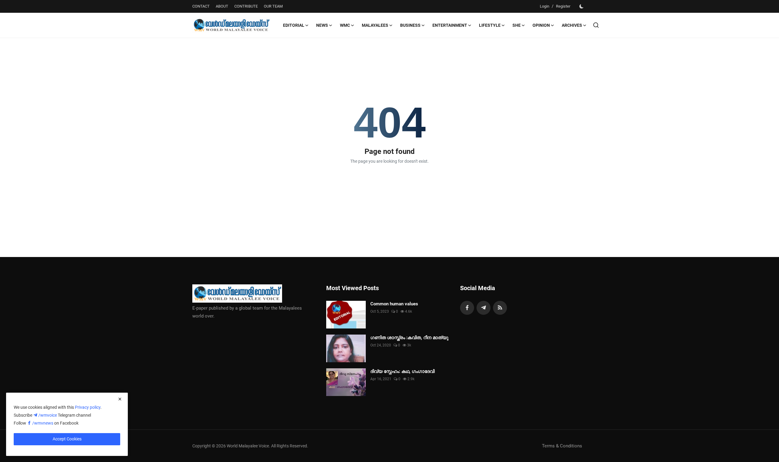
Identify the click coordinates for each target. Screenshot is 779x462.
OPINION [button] (541, 25)
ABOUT (222, 6)
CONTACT (201, 6)
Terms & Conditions (562, 446)
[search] (596, 25)
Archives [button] (572, 25)
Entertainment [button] (449, 25)
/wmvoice (48, 415)
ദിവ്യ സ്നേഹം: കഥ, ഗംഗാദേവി (402, 371)
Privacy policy (87, 407)
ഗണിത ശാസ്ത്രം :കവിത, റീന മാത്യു (409, 337)
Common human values (394, 304)
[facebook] (467, 308)
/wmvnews (43, 423)
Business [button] (410, 25)
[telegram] (484, 308)
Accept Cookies (67, 438)
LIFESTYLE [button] (490, 25)
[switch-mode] (581, 6)
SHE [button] (516, 25)
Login (544, 6)
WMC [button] (345, 25)
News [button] (322, 25)
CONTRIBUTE (246, 6)
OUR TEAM (273, 6)
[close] (120, 399)
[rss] (500, 308)
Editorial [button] (293, 25)
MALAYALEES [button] (375, 25)
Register (563, 6)
